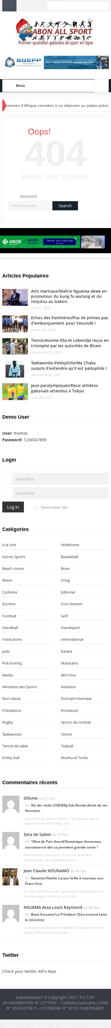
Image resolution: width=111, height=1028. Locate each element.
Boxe (65, 568)
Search (65, 205)
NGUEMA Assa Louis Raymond (53, 907)
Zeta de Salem (37, 834)
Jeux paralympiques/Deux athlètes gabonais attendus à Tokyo (64, 388)
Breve (7, 580)
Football (9, 615)
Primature (69, 710)
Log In (13, 507)
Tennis (66, 734)
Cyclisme (9, 592)
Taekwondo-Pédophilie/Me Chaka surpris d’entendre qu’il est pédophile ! (69, 365)
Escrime (8, 603)
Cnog (65, 580)
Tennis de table (15, 745)
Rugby (7, 722)
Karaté (66, 651)
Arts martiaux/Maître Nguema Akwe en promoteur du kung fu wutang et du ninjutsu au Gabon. (69, 296)
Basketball (69, 556)
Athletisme (70, 544)
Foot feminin (72, 603)
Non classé (11, 698)
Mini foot (68, 675)
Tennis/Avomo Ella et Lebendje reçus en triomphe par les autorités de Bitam (70, 343)
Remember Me (54, 507)
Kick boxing (12, 663)
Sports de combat (76, 722)
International (72, 639)
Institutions (12, 639)
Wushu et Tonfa (74, 757)
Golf (64, 615)
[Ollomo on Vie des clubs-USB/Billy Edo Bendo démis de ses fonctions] (10, 803)
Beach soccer (13, 568)
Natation (68, 686)
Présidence (11, 710)
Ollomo (31, 798)
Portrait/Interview (76, 698)
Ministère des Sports (19, 686)
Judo (6, 651)
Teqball (67, 745)
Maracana (69, 663)
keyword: (28, 196)
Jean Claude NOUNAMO (46, 870)
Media (7, 675)
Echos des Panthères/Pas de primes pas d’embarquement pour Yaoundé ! (69, 320)
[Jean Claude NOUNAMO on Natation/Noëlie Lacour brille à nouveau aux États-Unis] (10, 876)
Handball (10, 627)
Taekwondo (12, 734)
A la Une (9, 544)
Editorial (68, 592)
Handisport (70, 627)
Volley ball (10, 757)
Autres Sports (13, 556)
